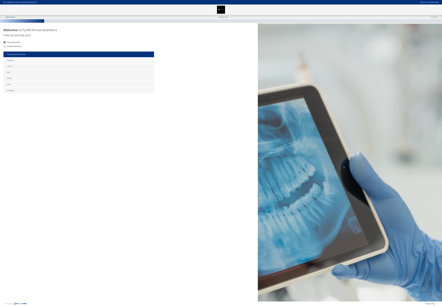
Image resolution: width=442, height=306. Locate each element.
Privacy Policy (430, 304)
